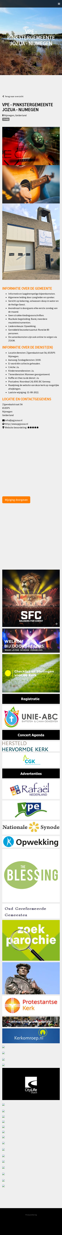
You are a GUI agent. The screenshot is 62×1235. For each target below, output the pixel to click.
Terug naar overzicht (13, 96)
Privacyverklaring (31, 1215)
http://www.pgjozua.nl (16, 423)
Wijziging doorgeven (16, 499)
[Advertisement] (31, 539)
